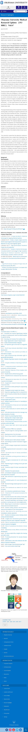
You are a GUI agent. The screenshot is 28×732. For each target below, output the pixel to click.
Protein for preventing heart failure (13, 416)
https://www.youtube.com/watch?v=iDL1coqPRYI (12, 320)
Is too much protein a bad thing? (12, 546)
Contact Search (7, 688)
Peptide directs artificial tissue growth (14, 374)
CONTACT (18, 8)
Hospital (5, 649)
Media (5, 677)
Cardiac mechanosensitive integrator (13, 342)
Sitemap (5, 716)
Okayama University (8, 634)
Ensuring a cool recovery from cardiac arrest (14, 339)
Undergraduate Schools (8, 642)
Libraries (5, 652)
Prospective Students (8, 663)
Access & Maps (7, 695)
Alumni (5, 681)
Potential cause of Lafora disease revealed (15, 440)
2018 (17, 621)
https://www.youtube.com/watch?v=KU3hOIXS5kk (13, 324)
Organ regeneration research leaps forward (14, 341)
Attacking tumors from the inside (13, 434)
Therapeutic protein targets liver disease (14, 390)
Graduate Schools (7, 645)
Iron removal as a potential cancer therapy (15, 491)
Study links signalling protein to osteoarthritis (16, 392)
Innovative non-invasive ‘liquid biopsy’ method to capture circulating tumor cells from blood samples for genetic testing (14, 335)
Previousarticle (5, 625)
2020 (11, 621)
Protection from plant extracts (12, 471)
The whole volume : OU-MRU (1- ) (9, 331)
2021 (8, 621)
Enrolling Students (7, 667)
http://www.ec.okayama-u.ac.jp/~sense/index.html (12, 295)
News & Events (7, 699)
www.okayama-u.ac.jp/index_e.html (13, 313)
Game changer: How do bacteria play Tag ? (15, 544)
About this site (7, 709)
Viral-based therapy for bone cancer (13, 419)
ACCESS (24, 8)
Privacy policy (6, 713)
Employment (6, 706)
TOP (26, 730)
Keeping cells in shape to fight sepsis (14, 417)
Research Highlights (8, 702)
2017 (20, 621)
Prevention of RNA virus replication (13, 429)
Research (6, 638)
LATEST (4, 621)
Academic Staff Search (8, 692)
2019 (14, 621)
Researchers (6, 674)
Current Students (7, 670)
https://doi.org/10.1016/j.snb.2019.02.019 (13, 229)
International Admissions (9, 656)
